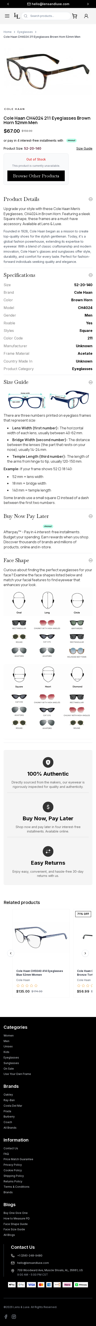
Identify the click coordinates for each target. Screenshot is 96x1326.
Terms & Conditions (16, 1186)
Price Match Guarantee (18, 1159)
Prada (7, 1111)
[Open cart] (74, 16)
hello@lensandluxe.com (50, 4)
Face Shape (16, 560)
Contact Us (11, 1148)
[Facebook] (6, 1316)
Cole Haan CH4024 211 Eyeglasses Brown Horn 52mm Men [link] (42, 36)
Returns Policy (13, 1181)
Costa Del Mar (13, 1105)
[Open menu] (7, 16)
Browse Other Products (36, 176)
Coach (8, 1122)
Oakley (8, 1094)
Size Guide (84, 148)
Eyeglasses (25, 32)
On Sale (9, 1068)
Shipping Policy (14, 1175)
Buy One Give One (16, 1213)
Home (8, 32)
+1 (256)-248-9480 (29, 1255)
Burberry (9, 1116)
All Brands (10, 1127)
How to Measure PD (17, 1218)
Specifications (19, 275)
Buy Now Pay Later (26, 516)
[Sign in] (86, 16)
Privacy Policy (13, 1164)
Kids (6, 1052)
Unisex (8, 1046)
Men (6, 1041)
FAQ (6, 1154)
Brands (8, 1192)
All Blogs (9, 1235)
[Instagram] (14, 1316)
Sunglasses (11, 1063)
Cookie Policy (13, 1170)
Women (9, 1035)
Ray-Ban (9, 1100)
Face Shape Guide (16, 1224)
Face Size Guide (14, 1229)
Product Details (21, 199)
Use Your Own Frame (17, 1074)
